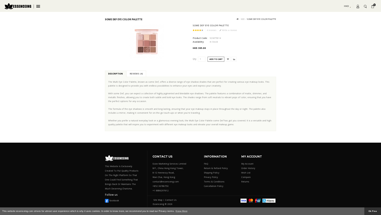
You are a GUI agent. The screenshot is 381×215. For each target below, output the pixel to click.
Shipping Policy (211, 172)
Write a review (229, 30)
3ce (243, 19)
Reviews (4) (136, 73)
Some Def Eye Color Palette (261, 19)
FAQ (206, 163)
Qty (194, 59)
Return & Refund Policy (216, 168)
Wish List (246, 172)
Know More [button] (182, 211)
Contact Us (171, 199)
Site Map (158, 199)
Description (115, 73)
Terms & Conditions (214, 181)
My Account (358, 7)
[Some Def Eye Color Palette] (146, 42)
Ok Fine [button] (372, 211)
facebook (114, 200)
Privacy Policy (211, 177)
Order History (248, 168)
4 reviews (212, 30)
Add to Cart (216, 59)
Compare (246, 177)
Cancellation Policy (213, 186)
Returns (245, 181)
